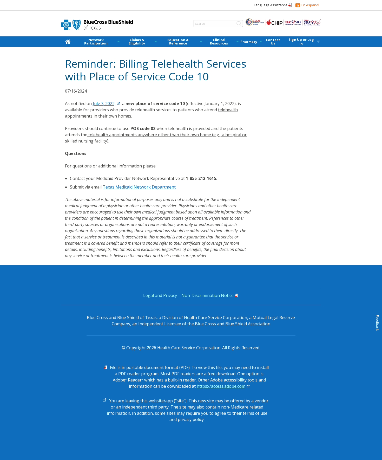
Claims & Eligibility (137, 41)
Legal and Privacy (160, 295)
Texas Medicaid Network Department (139, 187)
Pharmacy (248, 41)
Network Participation (96, 41)
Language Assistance (270, 5)
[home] (69, 41)
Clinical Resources (219, 41)
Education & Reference (178, 41)
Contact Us (273, 41)
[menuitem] (69, 41)
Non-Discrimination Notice (207, 295)
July (104, 103)
